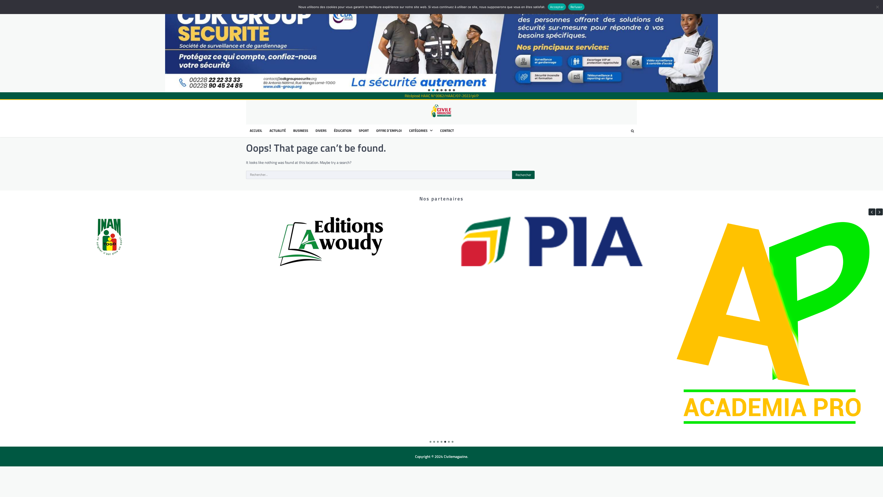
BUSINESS (300, 130)
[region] (441, 46)
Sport (364, 130)
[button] (429, 90)
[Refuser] (877, 7)
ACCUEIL (256, 130)
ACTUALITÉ (277, 130)
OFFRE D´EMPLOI (389, 130)
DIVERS (321, 130)
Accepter (557, 7)
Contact (447, 130)
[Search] (632, 130)
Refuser (576, 7)
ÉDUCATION (342, 130)
